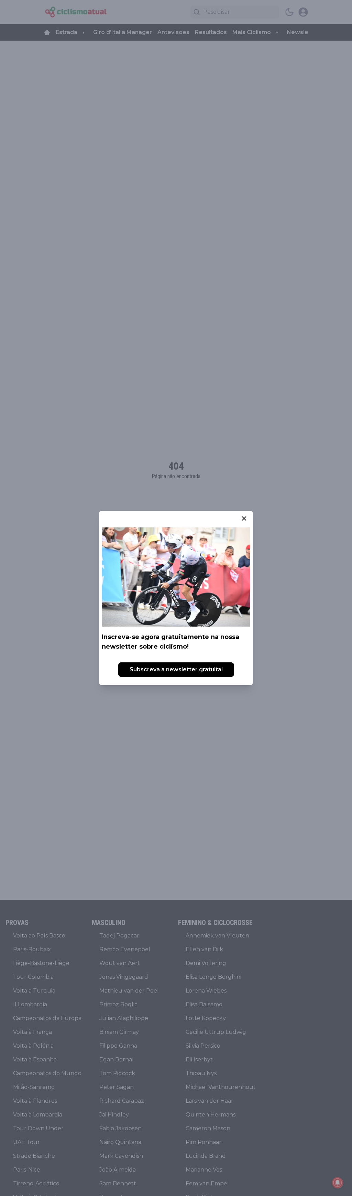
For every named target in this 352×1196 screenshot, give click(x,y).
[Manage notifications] (337, 1182)
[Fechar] (244, 518)
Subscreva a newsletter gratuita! (176, 669)
